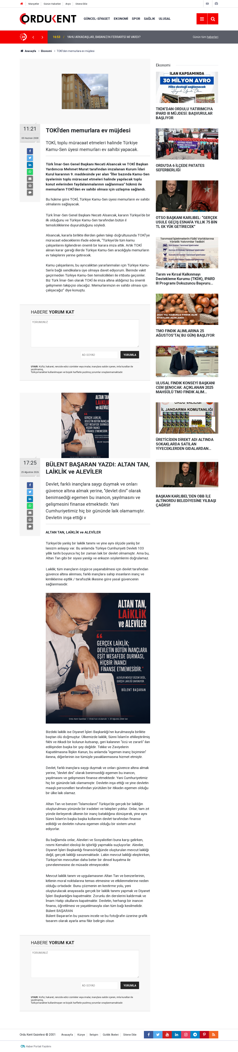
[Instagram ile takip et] (185, 1034)
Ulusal (165, 18)
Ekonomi (121, 18)
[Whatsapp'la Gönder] (30, 172)
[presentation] (33, 37)
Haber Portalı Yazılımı (38, 1046)
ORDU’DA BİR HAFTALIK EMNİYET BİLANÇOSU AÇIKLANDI (105, 37)
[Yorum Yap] (30, 193)
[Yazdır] (30, 186)
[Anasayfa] (22, 3)
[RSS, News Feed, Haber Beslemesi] (213, 1034)
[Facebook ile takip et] (148, 1034)
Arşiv (68, 3)
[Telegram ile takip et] (195, 1034)
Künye (81, 1034)
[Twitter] (30, 158)
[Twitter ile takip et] (158, 1034)
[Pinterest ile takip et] (204, 1034)
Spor (136, 18)
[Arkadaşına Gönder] (30, 179)
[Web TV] (207, 3)
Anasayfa (67, 1034)
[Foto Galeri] (216, 3)
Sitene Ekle (81, 3)
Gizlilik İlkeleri (111, 1034)
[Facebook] (30, 151)
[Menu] (202, 19)
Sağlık (149, 18)
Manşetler (33, 3)
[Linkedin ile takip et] (176, 1034)
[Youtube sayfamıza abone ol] (167, 1034)
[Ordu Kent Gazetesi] (48, 18)
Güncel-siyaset (97, 18)
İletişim (94, 1034)
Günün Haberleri (52, 3)
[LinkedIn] (30, 165)
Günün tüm (205, 37)
